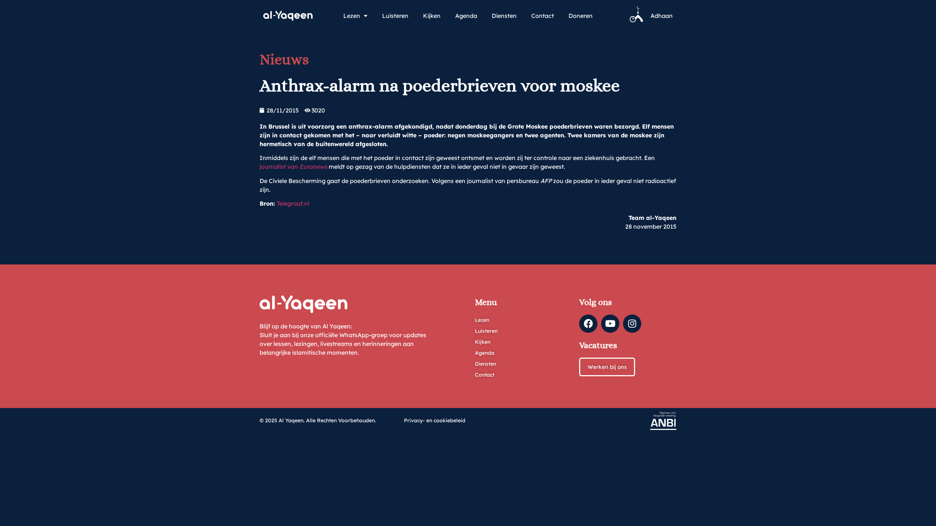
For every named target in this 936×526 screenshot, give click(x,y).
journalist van (293, 166)
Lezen (351, 15)
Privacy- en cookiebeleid (434, 420)
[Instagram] (632, 324)
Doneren (581, 15)
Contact (542, 15)
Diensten (504, 15)
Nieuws (284, 59)
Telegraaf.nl (293, 203)
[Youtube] (610, 324)
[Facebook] (588, 324)
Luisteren (395, 15)
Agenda (466, 15)
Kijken (432, 15)
